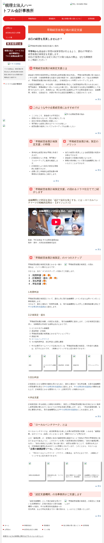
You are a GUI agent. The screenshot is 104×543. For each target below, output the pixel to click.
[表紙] (30, 356)
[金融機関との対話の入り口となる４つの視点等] (85, 463)
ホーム (12, 19)
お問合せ (9, 28)
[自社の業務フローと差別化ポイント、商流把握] (67, 463)
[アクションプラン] (89, 356)
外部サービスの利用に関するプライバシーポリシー (23, 536)
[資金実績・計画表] (59, 356)
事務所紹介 (32, 19)
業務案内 (52, 19)
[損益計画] (74, 356)
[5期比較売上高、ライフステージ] (48, 463)
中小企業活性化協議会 (37, 307)
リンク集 (9, 37)
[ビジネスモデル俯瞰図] (45, 356)
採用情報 (91, 19)
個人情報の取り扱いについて (71, 19)
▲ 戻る (98, 99)
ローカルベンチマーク (40, 339)
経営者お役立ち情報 (13, 33)
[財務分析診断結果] (30, 463)
